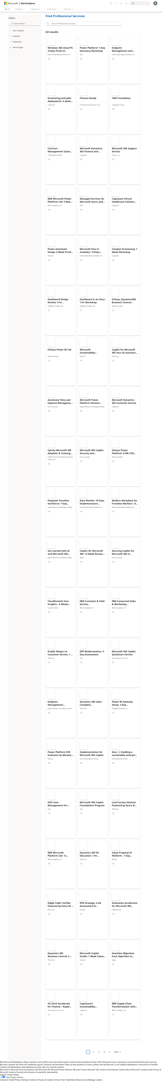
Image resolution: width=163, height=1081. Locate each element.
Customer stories (36, 1062)
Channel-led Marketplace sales (13, 1067)
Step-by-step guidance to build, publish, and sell (85, 1064)
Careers (122, 1069)
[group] (49, 59)
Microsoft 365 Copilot (96, 1069)
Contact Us (33, 1079)
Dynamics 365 (32, 1069)
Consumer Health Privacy (10, 1079)
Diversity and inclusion (25, 1072)
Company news (146, 1069)
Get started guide (61, 1062)
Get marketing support (33, 1064)
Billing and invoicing (148, 1062)
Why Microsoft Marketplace (11, 1062)
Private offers (96, 1062)
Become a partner (7, 1064)
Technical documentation (80, 1062)
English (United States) (9, 1074)
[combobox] (84, 24)
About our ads (82, 1079)
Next (116, 1052)
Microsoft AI (5, 1069)
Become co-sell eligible (116, 1064)
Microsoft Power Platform (61, 1069)
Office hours (48, 1062)
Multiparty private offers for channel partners (45, 1067)
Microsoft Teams (80, 1069)
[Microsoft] (11, 3)
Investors (12, 1072)
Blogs (26, 1062)
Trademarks (70, 1079)
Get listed (20, 1064)
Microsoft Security (18, 1069)
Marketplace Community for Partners (142, 1064)
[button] (47, 23)
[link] (61, 60)
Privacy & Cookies (45, 1079)
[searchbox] (27, 23)
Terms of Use (59, 1079)
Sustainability (52, 1072)
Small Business (112, 1069)
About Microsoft (132, 1069)
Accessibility (41, 1072)
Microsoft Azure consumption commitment (121, 1062)
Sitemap (24, 1079)
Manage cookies (95, 1079)
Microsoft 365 (44, 1069)
